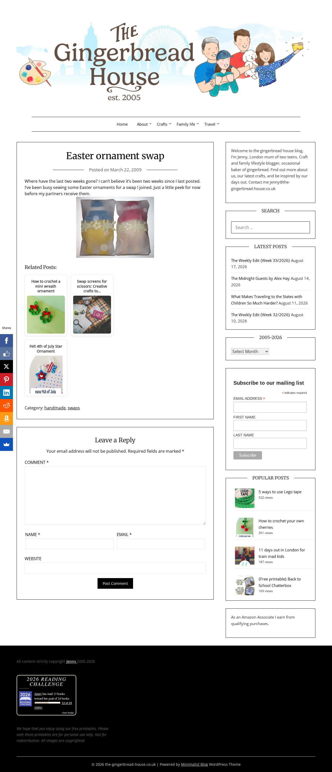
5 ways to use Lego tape (280, 491)
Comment (37, 462)
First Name (244, 417)
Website (33, 558)
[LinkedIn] (6, 392)
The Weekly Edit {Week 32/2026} (260, 314)
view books (68, 712)
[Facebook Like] (6, 353)
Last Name (243, 435)
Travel (209, 124)
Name (32, 534)
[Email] (6, 431)
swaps (74, 408)
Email (124, 534)
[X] (6, 366)
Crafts (162, 124)
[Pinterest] (6, 379)
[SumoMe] (6, 444)
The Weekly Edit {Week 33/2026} (260, 260)
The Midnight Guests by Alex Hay (260, 278)
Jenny (71, 661)
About (142, 124)
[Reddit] (6, 405)
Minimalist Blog (194, 764)
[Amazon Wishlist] (6, 418)
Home (122, 124)
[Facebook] (6, 340)
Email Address (249, 398)
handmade (55, 408)
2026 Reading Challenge (46, 681)
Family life (186, 124)
